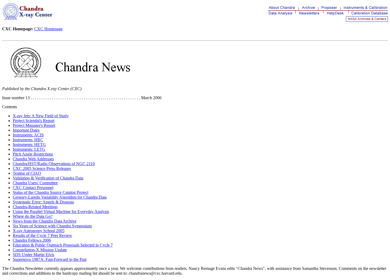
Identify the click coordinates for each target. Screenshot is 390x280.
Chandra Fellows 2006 (32, 240)
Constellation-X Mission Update (40, 250)
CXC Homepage (48, 29)
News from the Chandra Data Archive (44, 221)
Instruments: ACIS (28, 135)
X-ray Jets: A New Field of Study (41, 116)
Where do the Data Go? (33, 216)
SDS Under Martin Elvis (33, 254)
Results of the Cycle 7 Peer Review (42, 235)
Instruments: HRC (28, 139)
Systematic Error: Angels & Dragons (43, 202)
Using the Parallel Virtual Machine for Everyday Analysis (61, 211)
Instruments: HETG (29, 144)
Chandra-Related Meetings (35, 206)
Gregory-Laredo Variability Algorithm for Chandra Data (60, 197)
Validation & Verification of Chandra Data (48, 178)
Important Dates (26, 130)
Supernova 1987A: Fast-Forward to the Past (49, 259)
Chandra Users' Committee (35, 183)
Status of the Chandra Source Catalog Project (50, 192)
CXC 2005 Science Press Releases (42, 168)
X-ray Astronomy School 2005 (38, 230)
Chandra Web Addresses (33, 159)
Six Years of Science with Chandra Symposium (52, 226)
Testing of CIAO (27, 173)
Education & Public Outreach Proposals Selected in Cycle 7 (63, 245)
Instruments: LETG (29, 149)
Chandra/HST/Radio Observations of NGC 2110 (54, 163)
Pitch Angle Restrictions (33, 154)
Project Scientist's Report (33, 120)
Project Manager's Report (34, 125)
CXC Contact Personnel (33, 187)
